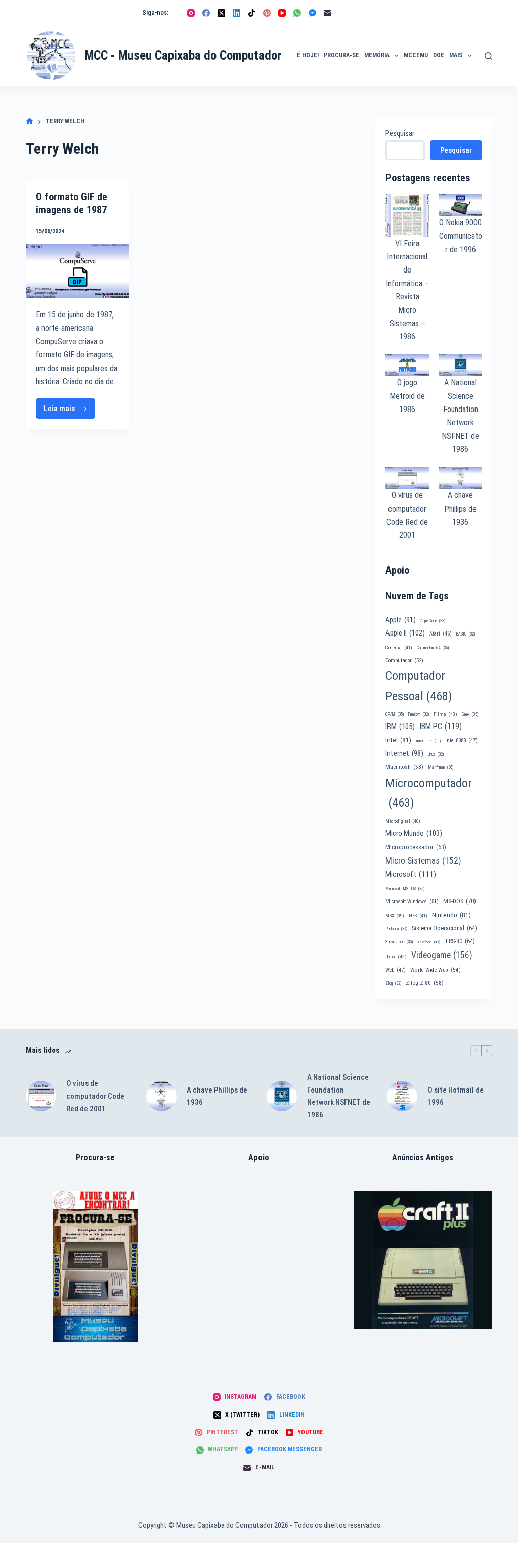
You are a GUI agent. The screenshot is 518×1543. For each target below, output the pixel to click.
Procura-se (341, 55)
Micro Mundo (413, 833)
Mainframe (441, 767)
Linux (436, 754)
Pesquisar (399, 133)
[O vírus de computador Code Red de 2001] (41, 1096)
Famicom (418, 714)
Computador (404, 660)
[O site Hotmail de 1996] (402, 1096)
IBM (400, 726)
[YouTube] (282, 13)
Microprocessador (415, 847)
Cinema (398, 647)
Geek (470, 714)
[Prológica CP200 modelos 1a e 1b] (95, 1266)
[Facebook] (206, 13)
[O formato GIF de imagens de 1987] (78, 271)
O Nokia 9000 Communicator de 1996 (460, 236)
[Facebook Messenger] (312, 13)
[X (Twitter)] (221, 13)
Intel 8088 (461, 740)
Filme (445, 714)
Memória (377, 55)
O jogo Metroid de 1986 (407, 396)
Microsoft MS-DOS (404, 888)
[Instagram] (191, 13)
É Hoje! (308, 55)
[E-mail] (327, 13)
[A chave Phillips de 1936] (161, 1096)
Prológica (396, 928)
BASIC (465, 634)
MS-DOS (459, 901)
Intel (398, 740)
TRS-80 (460, 941)
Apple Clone (432, 620)
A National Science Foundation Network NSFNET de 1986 (338, 1096)
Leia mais (68, 411)
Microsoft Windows (412, 901)
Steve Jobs (399, 941)
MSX (394, 915)
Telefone (428, 942)
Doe (438, 55)
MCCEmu (416, 55)
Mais (455, 55)
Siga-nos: (155, 12)
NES (418, 915)
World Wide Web (435, 970)
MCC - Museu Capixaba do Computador (182, 55)
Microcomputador (428, 793)
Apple (400, 620)
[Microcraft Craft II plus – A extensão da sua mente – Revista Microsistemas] (423, 1260)
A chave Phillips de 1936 (460, 508)
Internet (404, 753)
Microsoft (410, 874)
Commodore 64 (433, 647)
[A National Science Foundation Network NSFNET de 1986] (282, 1096)
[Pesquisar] (488, 56)
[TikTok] (251, 13)
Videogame (441, 955)
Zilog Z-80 (425, 982)
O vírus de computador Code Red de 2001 (95, 1096)
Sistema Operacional (444, 928)
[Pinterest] (267, 13)
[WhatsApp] (297, 13)
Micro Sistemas (423, 860)
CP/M (394, 714)
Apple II (405, 633)
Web (395, 970)
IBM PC (440, 726)
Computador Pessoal (418, 686)
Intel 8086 (428, 741)
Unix (396, 956)
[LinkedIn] (236, 13)
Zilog (393, 983)
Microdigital (402, 821)
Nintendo (451, 915)
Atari (440, 634)
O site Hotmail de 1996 (455, 1096)
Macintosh (404, 766)
